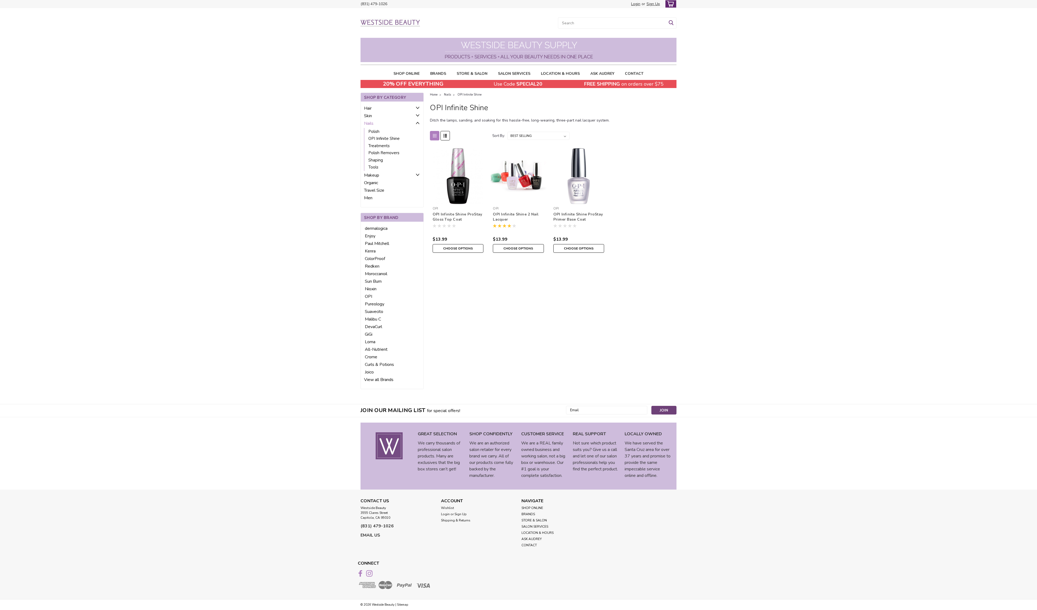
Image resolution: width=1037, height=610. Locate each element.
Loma (370, 342)
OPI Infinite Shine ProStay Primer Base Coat (578, 217)
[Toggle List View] (445, 135)
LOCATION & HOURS (560, 73)
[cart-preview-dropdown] (669, 4)
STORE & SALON (472, 73)
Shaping (375, 160)
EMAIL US (370, 535)
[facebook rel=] (360, 573)
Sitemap (402, 605)
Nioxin (370, 289)
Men (368, 198)
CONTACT (634, 73)
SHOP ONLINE (406, 73)
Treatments (379, 146)
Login (635, 3)
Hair (368, 108)
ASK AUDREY (602, 73)
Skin (368, 116)
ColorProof (375, 259)
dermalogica (376, 228)
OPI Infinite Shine (384, 138)
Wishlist (447, 508)
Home (433, 95)
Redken (372, 266)
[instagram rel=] (369, 573)
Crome (371, 357)
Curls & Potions (379, 365)
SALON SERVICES (514, 73)
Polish (373, 131)
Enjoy (370, 236)
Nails (368, 123)
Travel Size (374, 190)
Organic (371, 183)
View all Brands (378, 380)
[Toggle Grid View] (434, 135)
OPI (368, 296)
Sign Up (653, 3)
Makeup (371, 175)
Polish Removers (383, 153)
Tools (373, 167)
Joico (369, 372)
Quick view (458, 200)
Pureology (374, 304)
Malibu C (373, 319)
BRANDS (438, 73)
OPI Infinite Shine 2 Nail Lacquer (515, 217)
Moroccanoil (376, 274)
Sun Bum (373, 281)
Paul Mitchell (377, 244)
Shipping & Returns (455, 520)
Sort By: (498, 135)
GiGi (368, 334)
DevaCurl (373, 327)
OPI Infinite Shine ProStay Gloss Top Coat (457, 217)
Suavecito (374, 312)
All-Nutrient (376, 349)
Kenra (370, 251)
